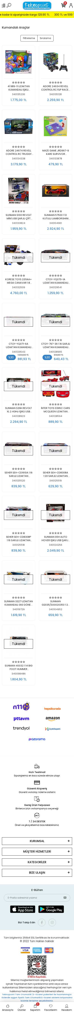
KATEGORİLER (37, 862)
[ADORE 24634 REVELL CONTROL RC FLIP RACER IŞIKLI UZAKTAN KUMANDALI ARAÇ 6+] (55, 63)
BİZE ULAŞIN (37, 873)
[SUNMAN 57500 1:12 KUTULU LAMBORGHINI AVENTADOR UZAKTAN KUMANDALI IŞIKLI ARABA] (55, 191)
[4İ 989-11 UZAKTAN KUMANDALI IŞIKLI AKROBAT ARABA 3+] (18, 63)
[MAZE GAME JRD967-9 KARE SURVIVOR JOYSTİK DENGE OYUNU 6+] (55, 127)
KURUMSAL (37, 841)
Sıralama (45, 38)
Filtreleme (29, 38)
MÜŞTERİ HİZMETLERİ (37, 851)
